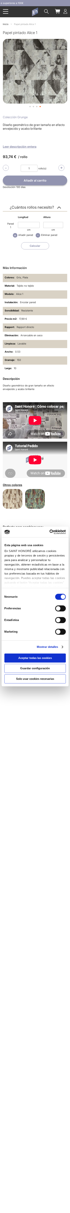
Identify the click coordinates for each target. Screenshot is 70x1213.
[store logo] (34, 12)
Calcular (35, 245)
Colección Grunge (15, 117)
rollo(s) (42, 168)
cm (28, 229)
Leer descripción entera (19, 146)
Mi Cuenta (65, 11)
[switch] (60, 609)
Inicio (5, 24)
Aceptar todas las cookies (35, 658)
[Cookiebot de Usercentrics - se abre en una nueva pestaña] (50, 531)
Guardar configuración (35, 668)
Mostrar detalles (47, 646)
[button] (30, 106)
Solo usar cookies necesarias (35, 678)
